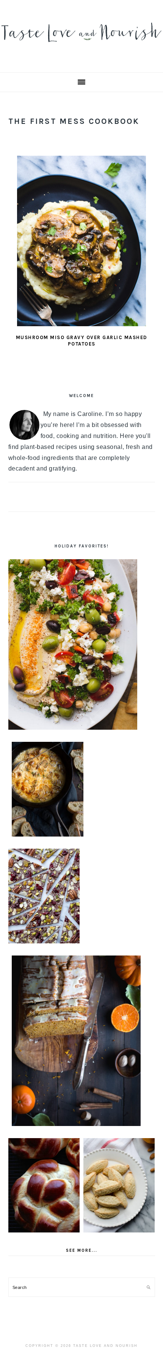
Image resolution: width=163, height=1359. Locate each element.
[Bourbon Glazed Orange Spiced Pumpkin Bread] (76, 1041)
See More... (81, 1250)
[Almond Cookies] (119, 1185)
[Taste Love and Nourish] (81, 46)
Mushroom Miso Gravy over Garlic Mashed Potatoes (81, 341)
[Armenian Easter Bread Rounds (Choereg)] (44, 1185)
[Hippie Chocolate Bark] (44, 896)
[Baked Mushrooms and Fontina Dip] (47, 789)
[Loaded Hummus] (72, 644)
